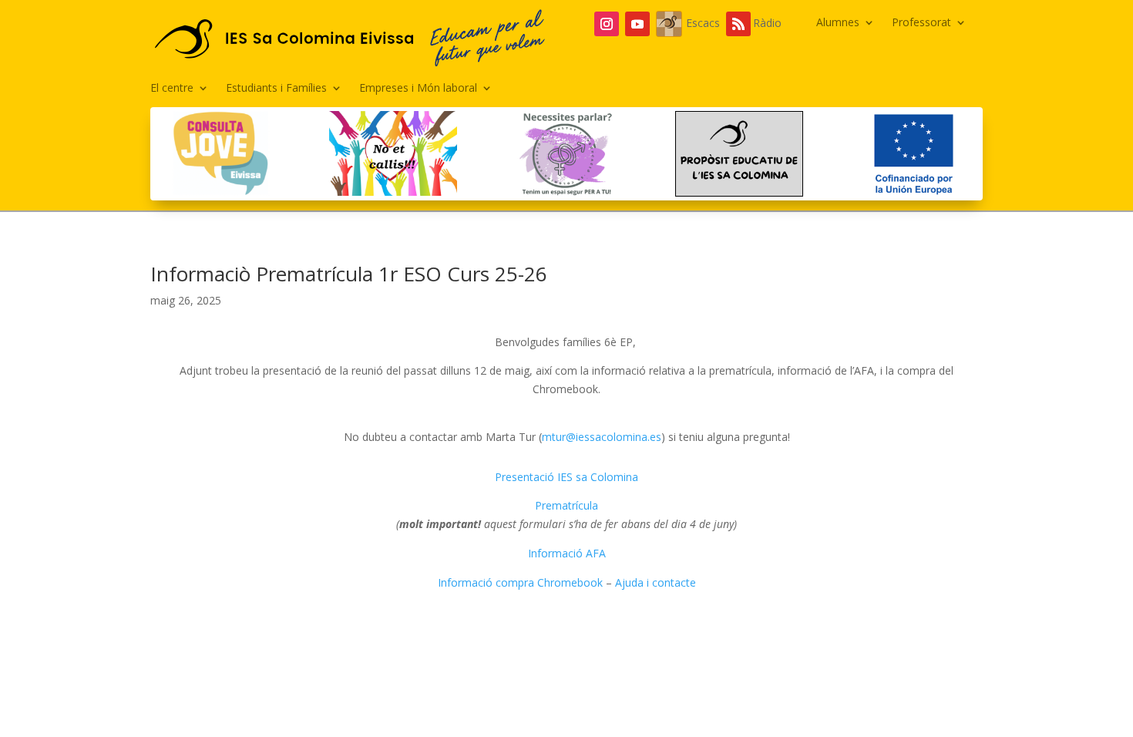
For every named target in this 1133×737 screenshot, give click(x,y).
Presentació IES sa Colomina (566, 476)
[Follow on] (669, 24)
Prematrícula (566, 505)
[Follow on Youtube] (637, 24)
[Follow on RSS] (738, 24)
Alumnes (837, 23)
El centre (171, 88)
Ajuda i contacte (655, 582)
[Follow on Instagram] (606, 24)
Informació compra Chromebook (520, 582)
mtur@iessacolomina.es (601, 436)
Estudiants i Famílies (276, 88)
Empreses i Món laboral (418, 88)
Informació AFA (567, 553)
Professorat (921, 23)
